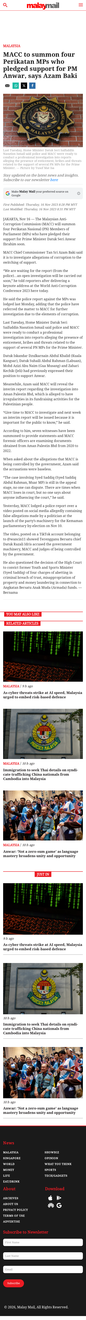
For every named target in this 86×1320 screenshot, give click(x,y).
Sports (50, 1169)
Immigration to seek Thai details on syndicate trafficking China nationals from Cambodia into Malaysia (40, 774)
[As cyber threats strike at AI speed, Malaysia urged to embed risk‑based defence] (43, 656)
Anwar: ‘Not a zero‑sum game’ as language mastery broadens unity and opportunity (40, 853)
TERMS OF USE (14, 1215)
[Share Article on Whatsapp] (16, 88)
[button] (78, 193)
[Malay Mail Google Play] (59, 1201)
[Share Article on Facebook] (32, 88)
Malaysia (11, 46)
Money (8, 1169)
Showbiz (52, 1152)
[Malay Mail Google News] (59, 1208)
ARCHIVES (10, 1198)
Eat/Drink (11, 1181)
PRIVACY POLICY (15, 1209)
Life (6, 1175)
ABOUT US (10, 1204)
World (9, 1164)
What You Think (58, 1164)
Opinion (51, 1158)
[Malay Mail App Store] (50, 1201)
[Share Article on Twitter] (24, 88)
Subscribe (13, 1283)
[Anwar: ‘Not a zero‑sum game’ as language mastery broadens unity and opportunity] (43, 815)
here (54, 180)
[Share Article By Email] (7, 88)
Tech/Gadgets (56, 1175)
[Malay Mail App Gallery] (51, 1208)
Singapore (12, 1158)
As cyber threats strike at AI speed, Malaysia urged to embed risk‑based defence (42, 695)
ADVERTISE (11, 1221)
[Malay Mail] (43, 8)
